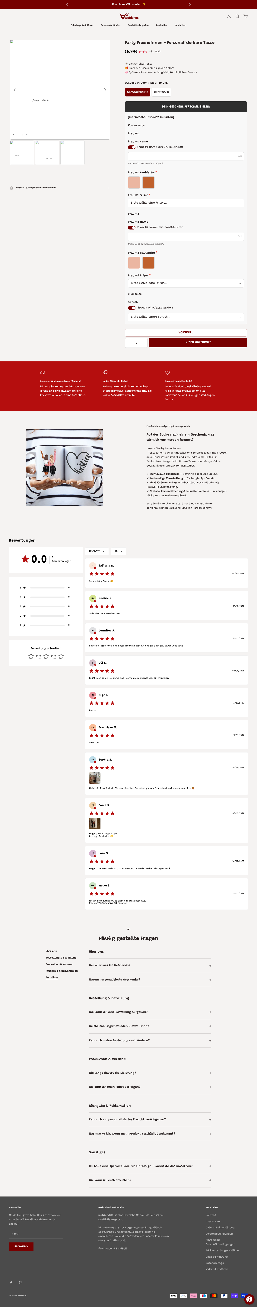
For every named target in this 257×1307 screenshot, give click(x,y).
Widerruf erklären (217, 1269)
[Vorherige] (14, 90)
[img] (102, 574)
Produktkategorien (138, 25)
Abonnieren (21, 1246)
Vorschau (186, 332)
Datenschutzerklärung (220, 1227)
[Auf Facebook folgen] (11, 1282)
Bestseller (161, 25)
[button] (46, 588)
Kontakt (211, 1215)
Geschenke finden (110, 25)
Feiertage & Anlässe (82, 25)
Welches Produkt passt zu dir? (147, 83)
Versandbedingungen (219, 1234)
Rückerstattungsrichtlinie (222, 1250)
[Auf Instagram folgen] (21, 1282)
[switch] (131, 147)
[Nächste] (105, 90)
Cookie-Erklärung (217, 1257)
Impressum (213, 1221)
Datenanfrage (215, 1263)
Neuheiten (180, 25)
